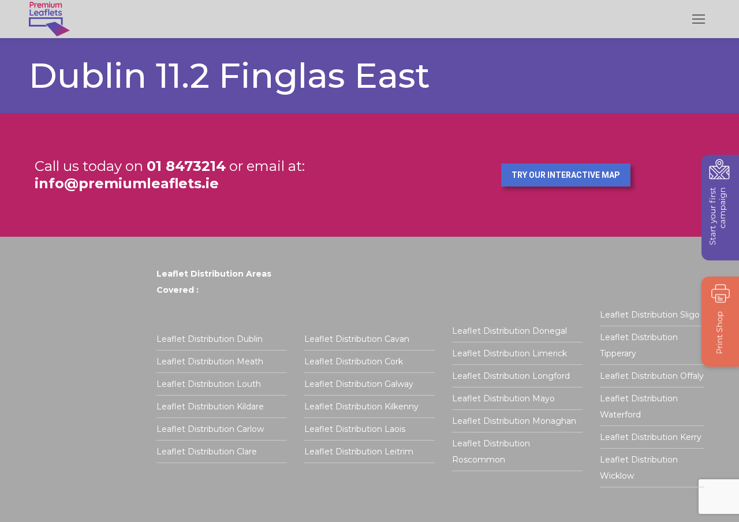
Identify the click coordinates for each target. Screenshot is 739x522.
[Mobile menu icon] (698, 19)
